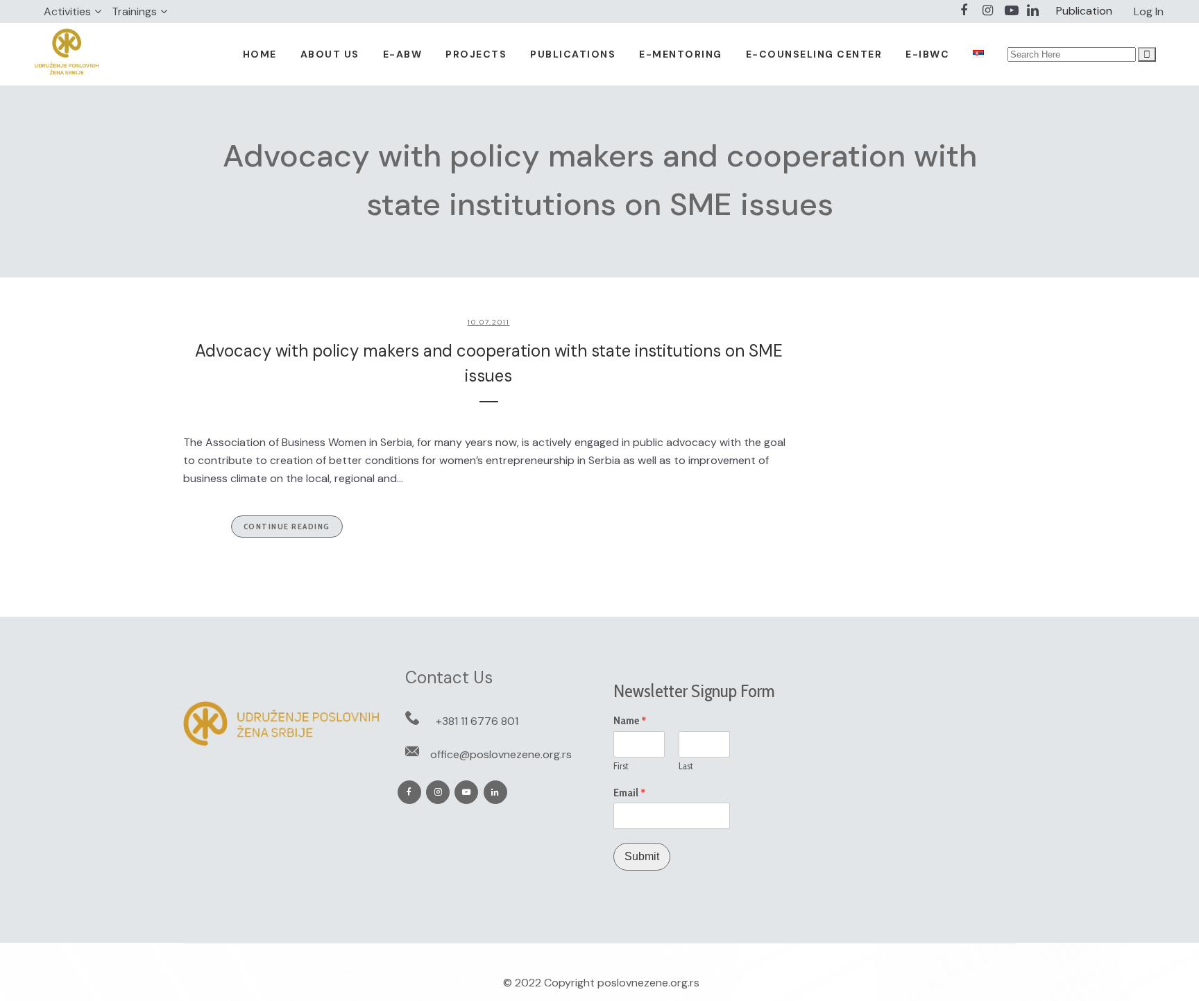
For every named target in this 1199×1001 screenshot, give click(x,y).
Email (629, 793)
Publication (1084, 10)
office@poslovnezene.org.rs (501, 754)
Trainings (134, 11)
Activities (67, 11)
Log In (1149, 11)
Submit (641, 856)
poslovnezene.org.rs (648, 982)
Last (686, 765)
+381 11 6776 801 (477, 721)
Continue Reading (287, 526)
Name (630, 721)
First (621, 765)
